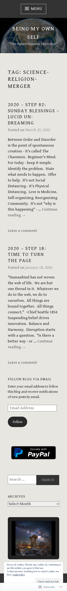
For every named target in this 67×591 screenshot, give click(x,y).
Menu (36, 9)
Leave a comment (22, 230)
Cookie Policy (18, 575)
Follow (17, 422)
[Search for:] (33, 479)
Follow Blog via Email (30, 379)
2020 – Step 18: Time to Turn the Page (27, 254)
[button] (25, 545)
